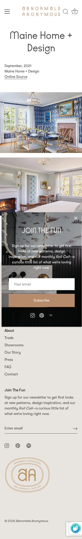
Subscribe (41, 300)
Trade (9, 338)
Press (9, 360)
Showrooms (14, 345)
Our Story (13, 352)
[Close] (76, 218)
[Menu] (7, 12)
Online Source (16, 77)
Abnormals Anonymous (32, 521)
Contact (11, 374)
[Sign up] (75, 428)
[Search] (66, 12)
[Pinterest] (41, 315)
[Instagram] (32, 315)
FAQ (8, 367)
